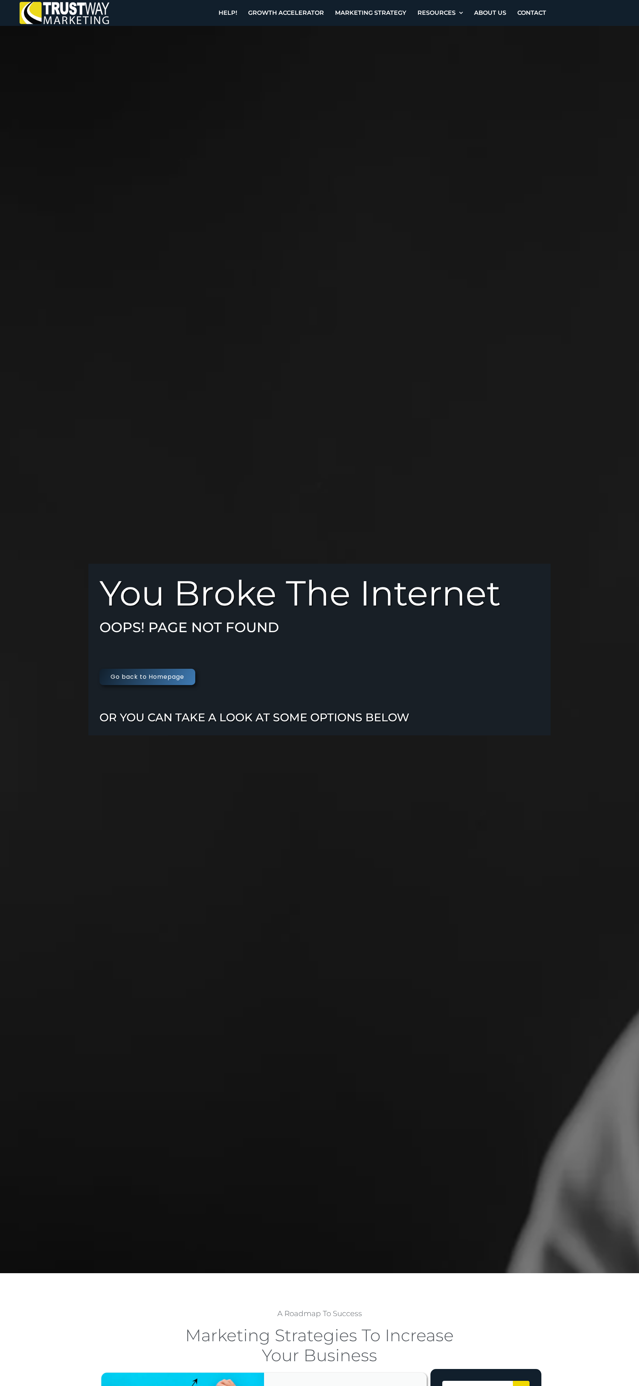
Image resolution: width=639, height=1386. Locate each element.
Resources (436, 12)
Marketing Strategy (370, 12)
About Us (490, 12)
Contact (531, 12)
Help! (228, 12)
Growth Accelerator (286, 12)
